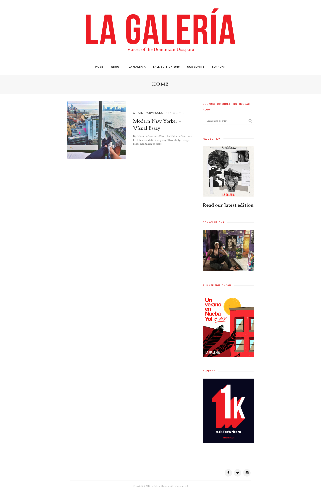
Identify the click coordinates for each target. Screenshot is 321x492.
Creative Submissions (148, 112)
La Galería (137, 67)
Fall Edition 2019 (166, 67)
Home (99, 67)
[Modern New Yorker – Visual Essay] (96, 129)
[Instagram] (247, 473)
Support (219, 67)
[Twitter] (237, 473)
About (116, 67)
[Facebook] (228, 473)
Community (196, 67)
